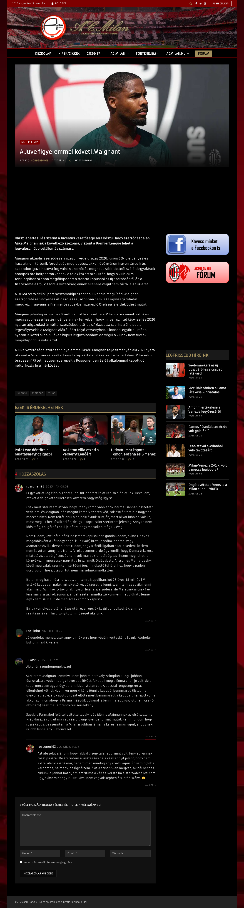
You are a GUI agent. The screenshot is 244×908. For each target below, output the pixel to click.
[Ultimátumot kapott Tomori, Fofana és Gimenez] (133, 430)
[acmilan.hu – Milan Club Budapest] (83, 27)
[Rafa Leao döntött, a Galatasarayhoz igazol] (37, 430)
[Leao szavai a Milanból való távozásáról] (175, 450)
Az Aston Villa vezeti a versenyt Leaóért (81, 452)
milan (52, 393)
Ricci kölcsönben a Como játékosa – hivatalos (207, 390)
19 (133, 459)
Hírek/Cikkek (69, 53)
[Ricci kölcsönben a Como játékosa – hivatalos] (175, 392)
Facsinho (33, 631)
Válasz (149, 620)
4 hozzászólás (83, 160)
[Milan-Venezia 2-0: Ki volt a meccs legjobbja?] (175, 470)
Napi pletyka (30, 142)
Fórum (203, 53)
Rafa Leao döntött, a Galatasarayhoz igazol (33, 452)
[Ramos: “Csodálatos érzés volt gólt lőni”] (175, 431)
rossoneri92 (35, 486)
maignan (37, 393)
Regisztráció (221, 3)
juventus (22, 393)
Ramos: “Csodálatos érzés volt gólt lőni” (207, 429)
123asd (31, 660)
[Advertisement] (85, 205)
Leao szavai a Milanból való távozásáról (205, 448)
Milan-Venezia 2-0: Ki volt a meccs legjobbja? (207, 467)
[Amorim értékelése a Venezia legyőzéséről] (175, 412)
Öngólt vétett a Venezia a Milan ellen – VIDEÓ (207, 487)
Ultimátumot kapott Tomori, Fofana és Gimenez (133, 452)
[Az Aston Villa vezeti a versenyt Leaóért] (85, 430)
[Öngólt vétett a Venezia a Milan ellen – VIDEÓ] (175, 489)
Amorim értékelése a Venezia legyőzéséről (204, 409)
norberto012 (39, 160)
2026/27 (93, 53)
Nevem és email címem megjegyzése (48, 862)
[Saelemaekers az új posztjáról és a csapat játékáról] (175, 370)
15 (37, 459)
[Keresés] (191, 3)
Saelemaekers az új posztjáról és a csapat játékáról (205, 369)
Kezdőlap (43, 53)
